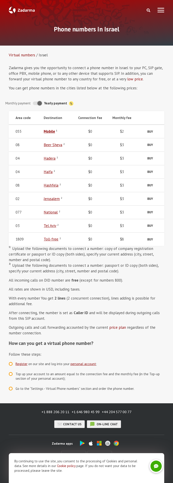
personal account (83, 364)
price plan (117, 327)
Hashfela (51, 185)
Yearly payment (56, 103)
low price (135, 79)
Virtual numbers (22, 55)
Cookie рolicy (66, 466)
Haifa (48, 171)
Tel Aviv (50, 225)
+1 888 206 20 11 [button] (55, 412)
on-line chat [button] (107, 424)
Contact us (72, 424)
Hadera (49, 158)
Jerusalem (52, 198)
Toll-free (51, 239)
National (51, 212)
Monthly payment (18, 103)
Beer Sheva (53, 144)
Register (21, 364)
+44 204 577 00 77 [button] (117, 412)
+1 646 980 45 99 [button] (86, 412)
